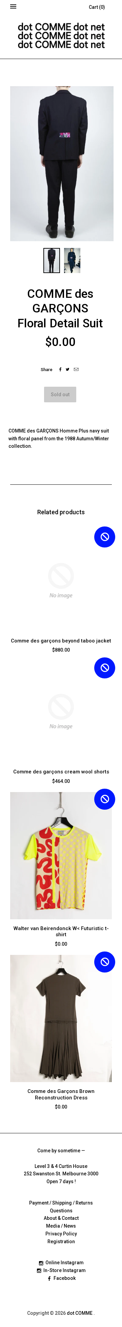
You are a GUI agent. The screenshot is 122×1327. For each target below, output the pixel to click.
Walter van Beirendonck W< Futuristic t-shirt (61, 931)
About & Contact (61, 1218)
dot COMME (80, 1313)
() (97, 7)
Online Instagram (64, 1262)
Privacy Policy (61, 1233)
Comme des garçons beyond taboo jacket (61, 641)
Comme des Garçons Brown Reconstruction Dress (61, 1094)
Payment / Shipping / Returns (61, 1203)
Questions (61, 1210)
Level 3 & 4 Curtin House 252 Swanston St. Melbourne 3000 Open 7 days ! (61, 1174)
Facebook (65, 1278)
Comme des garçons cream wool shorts (61, 772)
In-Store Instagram (64, 1270)
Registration (61, 1241)
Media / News (61, 1226)
